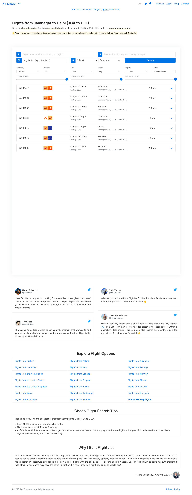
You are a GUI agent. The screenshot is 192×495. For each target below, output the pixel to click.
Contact (185, 3)
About (169, 3)
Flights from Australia (138, 361)
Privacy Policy (173, 489)
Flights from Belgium (80, 380)
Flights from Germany (25, 367)
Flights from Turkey (24, 361)
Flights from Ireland (137, 386)
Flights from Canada (80, 373)
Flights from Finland (137, 380)
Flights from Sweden (80, 399)
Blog (176, 3)
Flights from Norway (137, 373)
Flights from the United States (29, 380)
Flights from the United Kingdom (30, 386)
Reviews (160, 3)
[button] (172, 88)
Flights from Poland (79, 361)
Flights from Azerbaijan (25, 399)
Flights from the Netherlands (28, 373)
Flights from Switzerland (82, 393)
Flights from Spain (23, 393)
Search (150, 60)
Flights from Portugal (138, 367)
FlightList (10, 3)
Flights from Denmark (138, 393)
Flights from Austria (79, 386)
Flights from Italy (78, 367)
